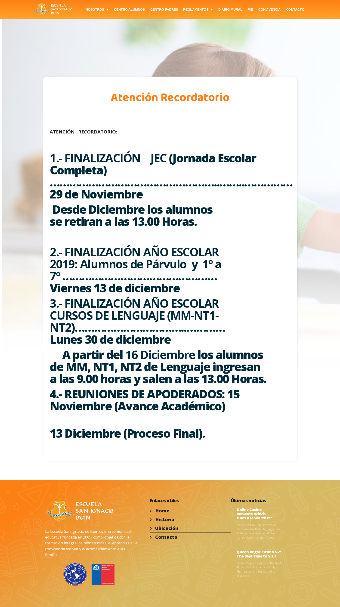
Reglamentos (195, 9)
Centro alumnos (129, 9)
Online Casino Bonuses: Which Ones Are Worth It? (254, 513)
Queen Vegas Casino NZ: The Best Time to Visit (259, 554)
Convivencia (269, 9)
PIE (250, 9)
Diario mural (230, 9)
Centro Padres (164, 9)
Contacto (295, 9)
